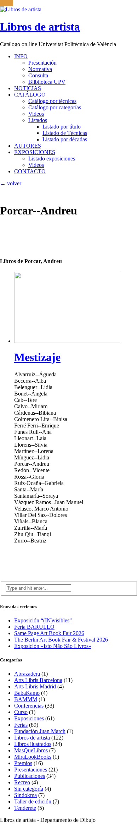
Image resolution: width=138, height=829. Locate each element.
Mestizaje (37, 357)
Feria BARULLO (34, 627)
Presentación (42, 63)
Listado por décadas (64, 139)
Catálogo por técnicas (52, 101)
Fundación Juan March (39, 731)
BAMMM (25, 699)
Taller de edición (32, 801)
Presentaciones (30, 770)
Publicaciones (29, 776)
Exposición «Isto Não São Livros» (52, 646)
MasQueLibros (31, 750)
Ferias (21, 725)
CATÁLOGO (30, 95)
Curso (21, 712)
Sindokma (25, 795)
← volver (10, 183)
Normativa (40, 69)
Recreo (22, 782)
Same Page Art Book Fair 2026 (49, 633)
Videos (36, 114)
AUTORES (27, 146)
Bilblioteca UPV (46, 82)
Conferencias (29, 706)
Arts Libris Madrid (35, 686)
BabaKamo (27, 693)
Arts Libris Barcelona (38, 680)
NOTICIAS (27, 88)
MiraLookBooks (32, 757)
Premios (23, 763)
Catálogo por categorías (54, 107)
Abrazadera (27, 674)
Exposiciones (29, 718)
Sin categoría (28, 789)
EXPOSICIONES (34, 152)
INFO (21, 56)
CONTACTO (30, 171)
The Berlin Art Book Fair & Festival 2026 (61, 640)
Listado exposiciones (51, 159)
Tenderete (25, 808)
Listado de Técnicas (64, 133)
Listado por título (61, 127)
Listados (37, 120)
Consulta (38, 75)
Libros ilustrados (32, 744)
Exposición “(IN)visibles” (43, 620)
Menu (6, 3)
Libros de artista (32, 738)
